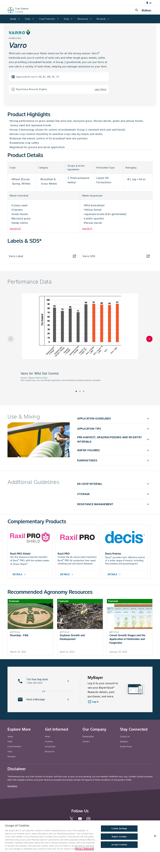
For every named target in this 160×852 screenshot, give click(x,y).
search (137, 10)
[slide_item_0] (76, 391)
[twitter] (71, 820)
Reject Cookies (119, 836)
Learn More (100, 89)
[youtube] (80, 820)
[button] (113, 418)
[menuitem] (15, 19)
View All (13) (15, 229)
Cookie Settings (119, 828)
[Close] (155, 835)
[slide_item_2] (83, 391)
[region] (80, 836)
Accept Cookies (119, 844)
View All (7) (87, 229)
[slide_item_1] (80, 391)
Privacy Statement (84, 848)
